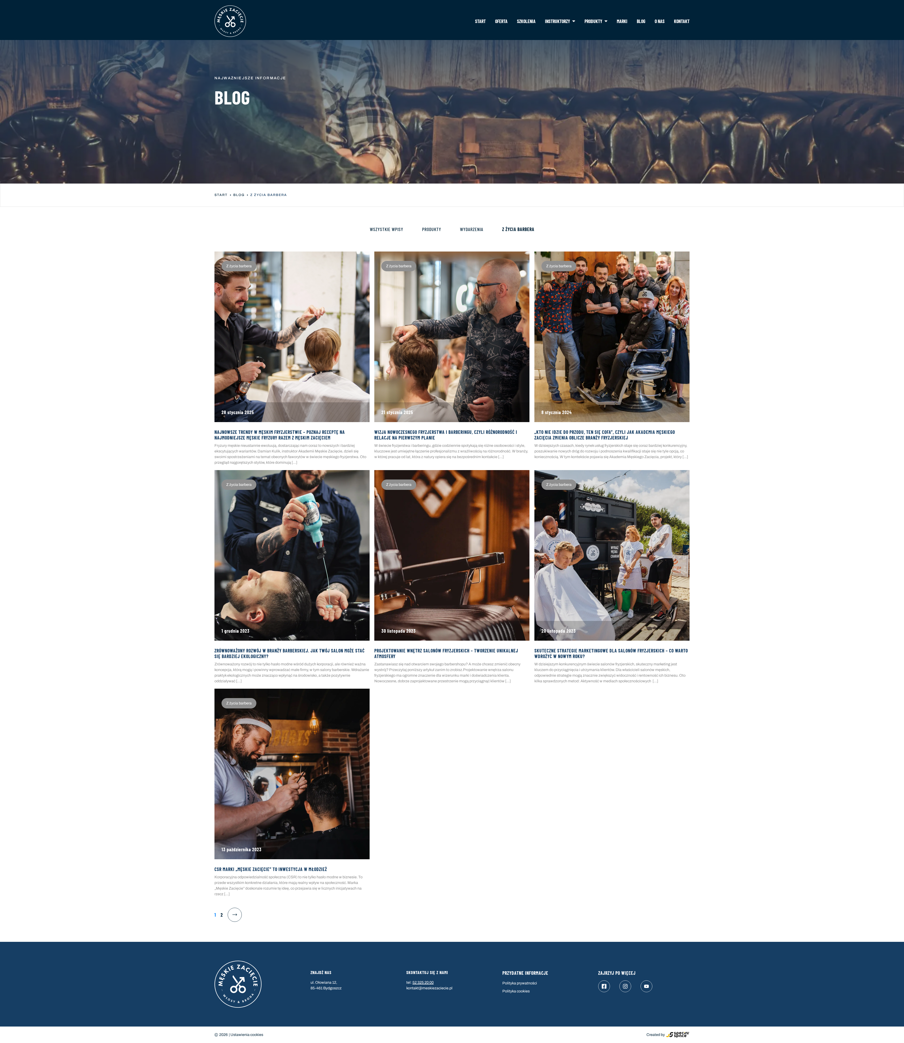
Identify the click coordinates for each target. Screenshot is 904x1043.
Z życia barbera (518, 229)
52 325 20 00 (423, 982)
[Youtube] (646, 986)
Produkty (593, 21)
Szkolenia (526, 21)
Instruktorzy (557, 21)
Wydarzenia (471, 229)
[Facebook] (604, 986)
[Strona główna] (230, 21)
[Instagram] (625, 986)
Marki (622, 21)
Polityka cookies (516, 991)
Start (480, 21)
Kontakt (682, 21)
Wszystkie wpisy (386, 229)
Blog (641, 21)
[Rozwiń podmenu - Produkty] (606, 21)
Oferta (501, 21)
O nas (660, 21)
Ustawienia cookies (246, 1035)
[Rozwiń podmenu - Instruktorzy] (573, 21)
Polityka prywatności (519, 983)
